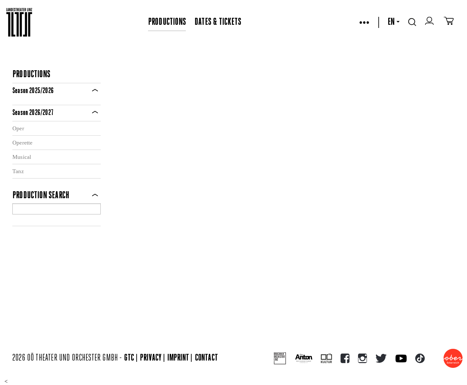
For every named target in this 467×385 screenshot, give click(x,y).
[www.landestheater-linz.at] (19, 22)
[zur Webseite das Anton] (303, 358)
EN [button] (391, 22)
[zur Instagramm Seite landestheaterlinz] (362, 358)
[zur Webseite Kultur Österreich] (326, 358)
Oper (18, 128)
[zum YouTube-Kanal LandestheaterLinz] (401, 358)
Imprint (178, 358)
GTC (129, 358)
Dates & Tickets (217, 22)
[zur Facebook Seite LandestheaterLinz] (345, 358)
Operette (22, 142)
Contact (206, 358)
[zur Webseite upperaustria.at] (453, 358)
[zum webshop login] (430, 22)
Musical (21, 157)
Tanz (18, 171)
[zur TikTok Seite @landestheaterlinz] (420, 358)
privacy (150, 358)
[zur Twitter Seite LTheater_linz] (381, 358)
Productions (167, 22)
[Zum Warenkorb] (449, 22)
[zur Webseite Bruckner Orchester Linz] (280, 358)
